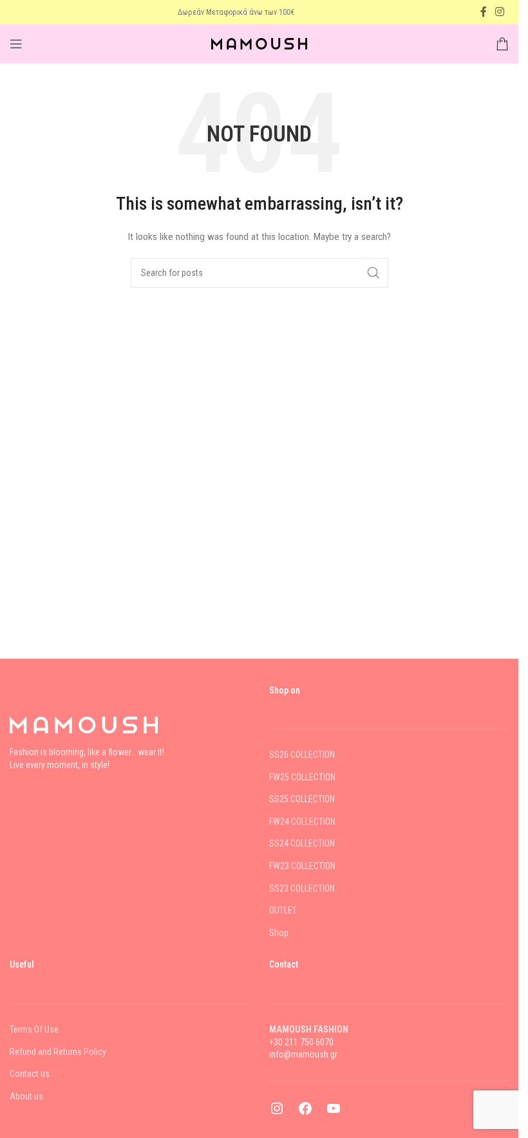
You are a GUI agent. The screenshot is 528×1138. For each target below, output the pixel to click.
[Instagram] (277, 1113)
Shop (278, 933)
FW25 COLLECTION (302, 777)
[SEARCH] (373, 273)
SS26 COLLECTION (302, 754)
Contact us (30, 1074)
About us (26, 1096)
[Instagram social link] (500, 12)
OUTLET (283, 910)
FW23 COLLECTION (302, 866)
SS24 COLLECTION (302, 843)
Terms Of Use (34, 1029)
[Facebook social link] (483, 12)
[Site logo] (259, 43)
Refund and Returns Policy (58, 1052)
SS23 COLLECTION (302, 888)
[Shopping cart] (502, 44)
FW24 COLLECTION (302, 821)
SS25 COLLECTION (302, 799)
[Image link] (84, 724)
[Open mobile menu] (16, 44)
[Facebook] (305, 1113)
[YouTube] (333, 1113)
